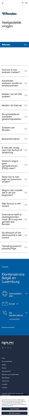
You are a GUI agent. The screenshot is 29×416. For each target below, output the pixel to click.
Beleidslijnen (6, 378)
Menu (25, 44)
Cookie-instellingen (14, 409)
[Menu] (26, 3)
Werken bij (5, 381)
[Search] (23, 3)
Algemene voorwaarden (8, 327)
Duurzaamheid (7, 361)
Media (4, 365)
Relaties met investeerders (10, 374)
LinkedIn (4, 384)
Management (6, 371)
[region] (14, 406)
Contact (4, 387)
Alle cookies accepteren (14, 413)
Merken (4, 368)
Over (3, 358)
